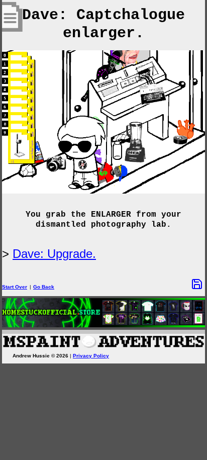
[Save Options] (197, 284)
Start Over (14, 287)
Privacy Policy (91, 355)
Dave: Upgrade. (54, 253)
